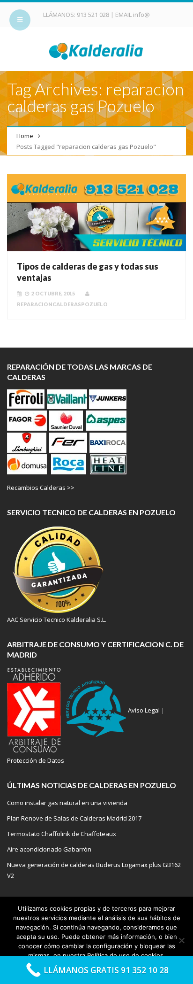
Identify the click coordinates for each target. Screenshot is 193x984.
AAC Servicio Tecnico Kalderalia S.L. (56, 619)
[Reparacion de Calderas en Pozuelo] (97, 50)
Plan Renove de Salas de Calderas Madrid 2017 (74, 818)
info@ (141, 14)
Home (24, 136)
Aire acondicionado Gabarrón (49, 849)
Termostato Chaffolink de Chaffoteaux (61, 833)
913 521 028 (94, 14)
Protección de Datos (35, 760)
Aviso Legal (144, 710)
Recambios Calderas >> (40, 487)
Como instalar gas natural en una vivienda (67, 802)
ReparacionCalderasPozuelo (62, 304)
